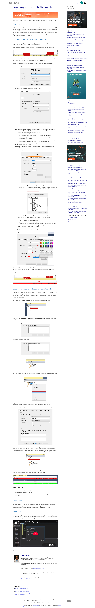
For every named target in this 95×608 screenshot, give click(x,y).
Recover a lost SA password (72, 48)
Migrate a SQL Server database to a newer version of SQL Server (77, 209)
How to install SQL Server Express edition (75, 142)
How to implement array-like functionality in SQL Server (77, 126)
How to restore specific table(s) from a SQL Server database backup (77, 181)
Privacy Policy (36, 605)
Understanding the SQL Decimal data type (75, 56)
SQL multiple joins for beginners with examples (76, 37)
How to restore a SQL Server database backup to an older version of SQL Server (77, 212)
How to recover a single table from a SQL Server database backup (77, 196)
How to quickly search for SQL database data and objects (77, 172)
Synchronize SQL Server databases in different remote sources (77, 175)
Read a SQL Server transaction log (74, 165)
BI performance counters (72, 217)
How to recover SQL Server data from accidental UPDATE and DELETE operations (77, 170)
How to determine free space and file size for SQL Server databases (77, 136)
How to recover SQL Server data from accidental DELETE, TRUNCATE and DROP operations (77, 201)
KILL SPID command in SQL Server (74, 140)
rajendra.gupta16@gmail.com (26, 578)
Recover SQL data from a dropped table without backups (77, 178)
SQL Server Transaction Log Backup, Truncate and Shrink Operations (77, 103)
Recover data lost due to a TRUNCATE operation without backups (77, 199)
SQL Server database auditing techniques (75, 167)
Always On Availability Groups (38, 568)
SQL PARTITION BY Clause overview (73, 32)
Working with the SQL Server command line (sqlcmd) (77, 58)
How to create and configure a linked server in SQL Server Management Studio (77, 117)
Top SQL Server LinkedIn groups (22, 591)
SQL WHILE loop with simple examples (74, 50)
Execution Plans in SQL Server (72, 63)
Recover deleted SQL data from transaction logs (77, 183)
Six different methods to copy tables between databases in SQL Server (77, 105)
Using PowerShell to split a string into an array (76, 138)
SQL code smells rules (72, 219)
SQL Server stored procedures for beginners (76, 130)
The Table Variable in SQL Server (73, 39)
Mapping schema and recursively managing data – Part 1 (27, 593)
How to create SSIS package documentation (76, 206)
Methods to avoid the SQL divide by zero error (76, 112)
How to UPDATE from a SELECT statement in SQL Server (76, 54)
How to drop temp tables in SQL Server (75, 134)
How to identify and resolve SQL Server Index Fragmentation (75, 35)
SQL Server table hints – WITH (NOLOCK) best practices (75, 41)
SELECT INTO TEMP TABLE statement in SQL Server (76, 52)
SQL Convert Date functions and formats (74, 65)
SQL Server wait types (72, 221)
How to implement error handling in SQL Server (77, 107)
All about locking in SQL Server (73, 128)
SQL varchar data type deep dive (74, 124)
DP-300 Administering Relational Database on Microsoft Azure (44, 562)
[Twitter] (56, 556)
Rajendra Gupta (25, 8)
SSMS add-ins (38, 515)
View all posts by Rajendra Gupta (27, 581)
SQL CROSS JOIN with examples (73, 45)
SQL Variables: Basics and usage (73, 47)
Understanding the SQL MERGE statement (75, 43)
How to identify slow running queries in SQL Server (77, 122)
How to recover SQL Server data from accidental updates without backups (77, 186)
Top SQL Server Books (20, 594)
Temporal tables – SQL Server (21, 588)
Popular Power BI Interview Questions (74, 62)
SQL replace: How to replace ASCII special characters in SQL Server (77, 120)
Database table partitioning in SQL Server (74, 60)
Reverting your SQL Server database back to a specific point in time (77, 204)
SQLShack (14, 3)
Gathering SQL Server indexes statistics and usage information (76, 71)
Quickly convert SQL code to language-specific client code (76, 193)
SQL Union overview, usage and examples (76, 143)
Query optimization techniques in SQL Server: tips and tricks (77, 114)
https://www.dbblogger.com (31, 575)
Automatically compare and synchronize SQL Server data (76, 188)
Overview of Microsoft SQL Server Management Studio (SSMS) (76, 68)
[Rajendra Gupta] (17, 562)
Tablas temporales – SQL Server (22, 590)
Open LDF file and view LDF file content (75, 190)
